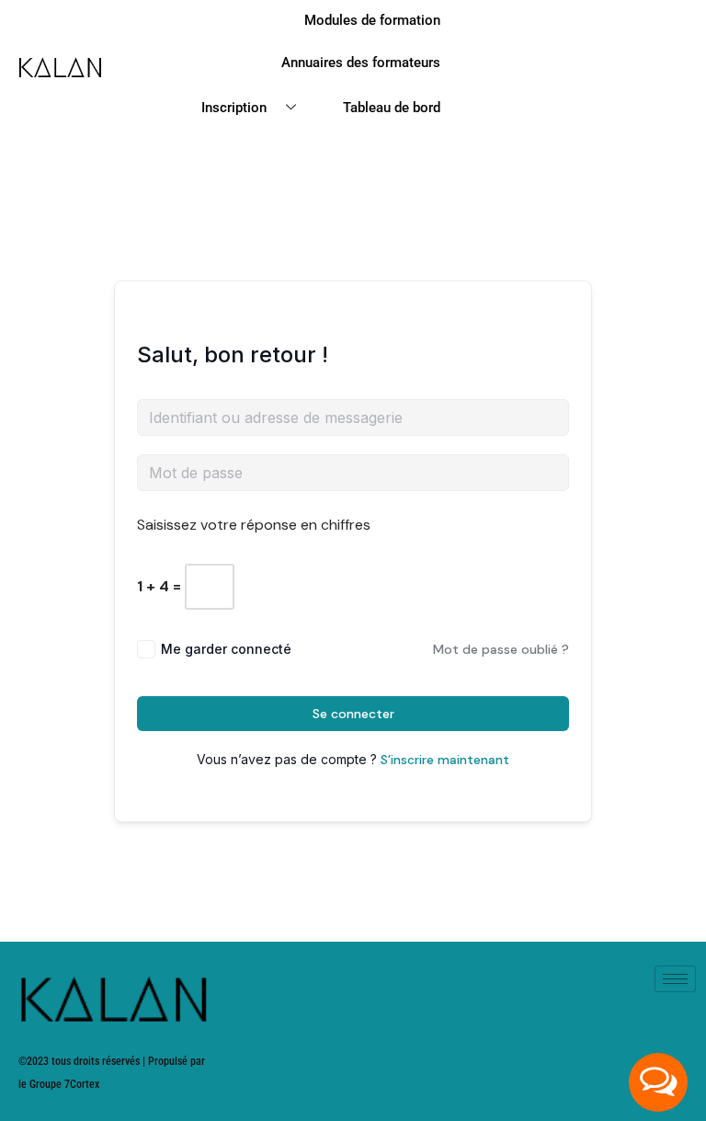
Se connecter (353, 713)
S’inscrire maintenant (445, 759)
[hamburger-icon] (675, 979)
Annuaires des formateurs (360, 62)
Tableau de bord (391, 107)
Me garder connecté (226, 649)
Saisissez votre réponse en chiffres (253, 524)
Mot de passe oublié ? (501, 649)
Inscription (234, 107)
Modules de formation (372, 20)
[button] (658, 1082)
